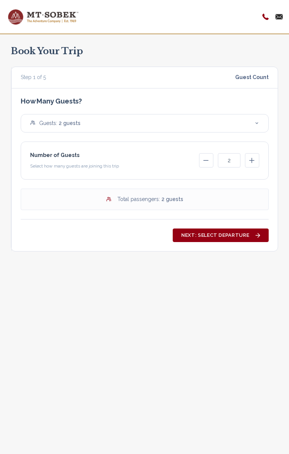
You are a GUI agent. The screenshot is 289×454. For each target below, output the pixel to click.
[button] (144, 123)
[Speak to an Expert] (265, 17)
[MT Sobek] (43, 16)
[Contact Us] (279, 17)
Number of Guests (54, 155)
